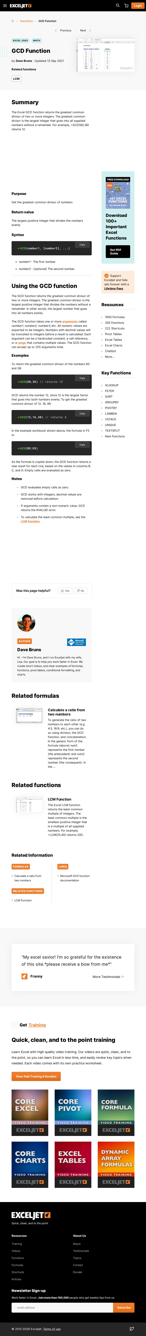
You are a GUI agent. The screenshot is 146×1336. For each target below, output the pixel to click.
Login (138, 5)
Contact (78, 1265)
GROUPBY (112, 402)
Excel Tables (113, 339)
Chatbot (110, 351)
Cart (126, 5)
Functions (26, 21)
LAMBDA (111, 413)
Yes (67, 590)
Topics (77, 1258)
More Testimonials (106, 977)
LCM (16, 78)
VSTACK (110, 419)
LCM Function (59, 799)
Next (83, 30)
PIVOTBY (111, 408)
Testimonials (81, 1251)
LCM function (30, 521)
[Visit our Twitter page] (131, 1329)
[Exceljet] (31, 1219)
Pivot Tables (113, 334)
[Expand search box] (117, 5)
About (76, 1243)
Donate (77, 1272)
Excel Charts (113, 345)
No (82, 590)
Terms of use (52, 1329)
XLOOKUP (111, 385)
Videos (16, 1251)
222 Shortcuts (114, 328)
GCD (22, 248)
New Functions (115, 436)
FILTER (109, 391)
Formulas (17, 1265)
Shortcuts (18, 1272)
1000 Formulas (115, 317)
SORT (109, 396)
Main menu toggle (5, 5)
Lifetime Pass (113, 288)
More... (109, 356)
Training (37, 1025)
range (22, 342)
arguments (70, 321)
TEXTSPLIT (112, 430)
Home (13, 20)
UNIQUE (110, 425)
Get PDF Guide (115, 251)
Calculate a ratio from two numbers (66, 712)
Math (36, 40)
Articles (16, 1279)
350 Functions (114, 322)
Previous (65, 30)
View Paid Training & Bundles (36, 1076)
